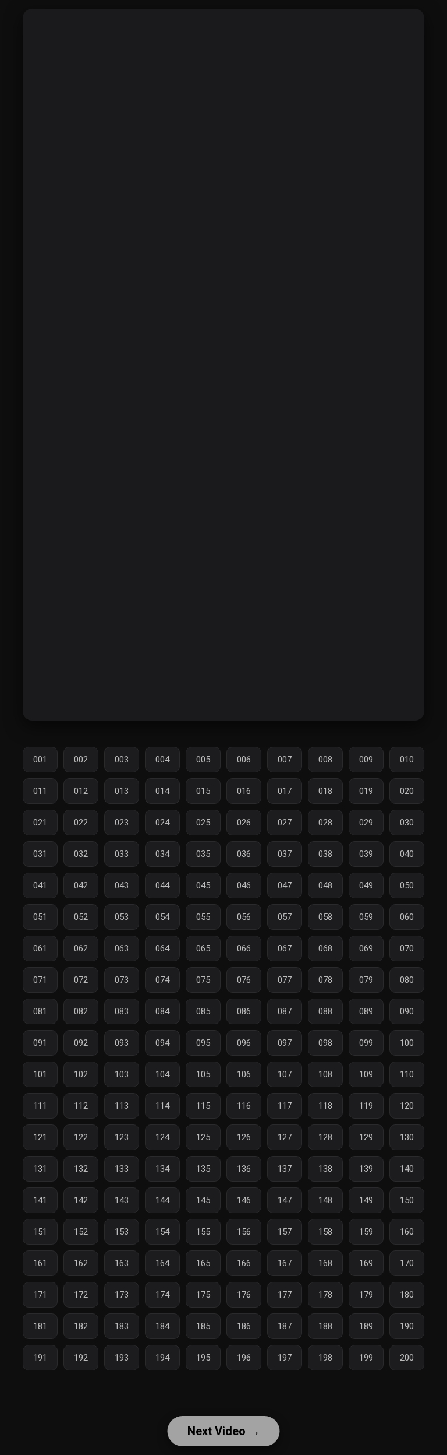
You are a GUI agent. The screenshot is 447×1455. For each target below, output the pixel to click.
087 (285, 1011)
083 (122, 1011)
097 (285, 1043)
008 (325, 759)
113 (122, 1106)
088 (325, 1011)
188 (325, 1326)
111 (40, 1106)
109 (366, 1074)
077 (285, 980)
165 (203, 1263)
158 (325, 1231)
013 (122, 791)
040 (407, 854)
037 (285, 854)
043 (122, 885)
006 (244, 759)
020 (407, 791)
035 (203, 854)
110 (407, 1074)
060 (407, 917)
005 (203, 759)
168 (325, 1263)
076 (244, 980)
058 (325, 917)
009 (366, 759)
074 (162, 980)
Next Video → (223, 1431)
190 (407, 1326)
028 (325, 822)
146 (244, 1200)
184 (162, 1326)
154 (162, 1231)
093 (122, 1043)
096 (244, 1043)
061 (40, 948)
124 (162, 1137)
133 (122, 1169)
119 (366, 1106)
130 (407, 1137)
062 (81, 948)
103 (122, 1074)
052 (81, 917)
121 (40, 1137)
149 (366, 1200)
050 (407, 885)
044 (162, 885)
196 (244, 1357)
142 (81, 1200)
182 (81, 1326)
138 (325, 1169)
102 (81, 1074)
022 (81, 822)
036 (244, 854)
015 (203, 791)
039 (366, 854)
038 (325, 854)
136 (244, 1169)
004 (162, 759)
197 (285, 1357)
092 (81, 1043)
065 (203, 948)
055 (203, 917)
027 (285, 822)
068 (325, 948)
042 (81, 885)
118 (325, 1106)
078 (325, 980)
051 (40, 917)
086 (244, 1011)
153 (122, 1231)
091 (40, 1043)
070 (407, 948)
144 (162, 1200)
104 (162, 1074)
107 (285, 1074)
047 (285, 885)
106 (244, 1074)
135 (203, 1169)
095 (203, 1043)
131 (40, 1169)
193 (122, 1357)
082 (81, 1011)
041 (40, 885)
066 (244, 948)
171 (40, 1294)
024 (162, 822)
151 (40, 1231)
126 (244, 1137)
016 (244, 791)
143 (122, 1200)
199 (366, 1357)
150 (407, 1200)
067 (285, 948)
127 (285, 1137)
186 (244, 1326)
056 (244, 917)
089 (366, 1011)
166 (244, 1263)
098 (325, 1043)
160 (407, 1231)
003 (122, 759)
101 (40, 1074)
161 (40, 1263)
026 (244, 822)
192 (81, 1357)
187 (285, 1326)
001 (40, 759)
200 (407, 1357)
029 (366, 822)
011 (40, 791)
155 (203, 1231)
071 (40, 980)
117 (285, 1106)
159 (366, 1231)
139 (366, 1169)
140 (407, 1169)
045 (203, 885)
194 (162, 1357)
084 (162, 1011)
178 (325, 1294)
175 (203, 1294)
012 (81, 791)
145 (203, 1200)
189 (366, 1326)
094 (162, 1043)
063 (122, 948)
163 (122, 1263)
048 (325, 885)
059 (366, 917)
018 (325, 791)
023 (122, 822)
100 (407, 1043)
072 (81, 980)
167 (285, 1263)
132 (81, 1169)
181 (40, 1326)
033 (122, 854)
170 (407, 1263)
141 (40, 1200)
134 (162, 1169)
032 (81, 854)
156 (244, 1231)
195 (203, 1357)
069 (366, 948)
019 (366, 791)
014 (162, 791)
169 (366, 1263)
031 (40, 854)
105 (203, 1074)
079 (366, 980)
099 (366, 1043)
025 (203, 822)
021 (40, 822)
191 (40, 1357)
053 (122, 917)
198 (325, 1357)
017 (285, 791)
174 (162, 1294)
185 (203, 1326)
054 (162, 917)
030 (407, 822)
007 (285, 759)
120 (407, 1106)
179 (366, 1294)
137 (285, 1169)
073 (122, 980)
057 (285, 917)
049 (366, 885)
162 (81, 1263)
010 (407, 759)
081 (40, 1011)
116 (244, 1106)
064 (162, 948)
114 (162, 1106)
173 (122, 1294)
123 (122, 1137)
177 (285, 1294)
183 (122, 1326)
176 (244, 1294)
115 (203, 1106)
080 (407, 980)
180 (407, 1294)
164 (162, 1263)
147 (285, 1200)
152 (81, 1231)
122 (81, 1137)
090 (407, 1011)
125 (203, 1137)
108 (325, 1074)
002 (81, 759)
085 (203, 1011)
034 (162, 854)
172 (81, 1294)
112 (81, 1106)
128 (325, 1137)
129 (366, 1137)
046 (244, 885)
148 (325, 1200)
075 (203, 980)
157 (285, 1231)
